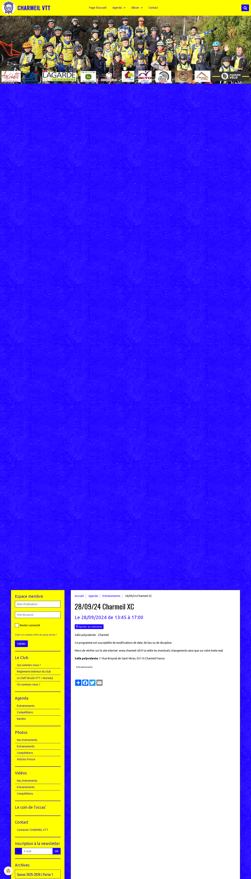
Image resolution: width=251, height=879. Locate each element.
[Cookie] (8, 870)
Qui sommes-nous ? (29, 665)
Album (135, 7)
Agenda (117, 7)
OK (56, 851)
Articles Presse (26, 759)
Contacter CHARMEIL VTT (32, 829)
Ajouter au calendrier (90, 626)
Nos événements (27, 739)
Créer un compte (24, 635)
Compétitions (25, 712)
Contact (153, 7)
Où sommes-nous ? (28, 684)
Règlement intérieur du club (34, 671)
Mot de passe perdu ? (45, 635)
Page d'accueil (97, 7)
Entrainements (111, 595)
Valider (21, 643)
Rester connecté (30, 625)
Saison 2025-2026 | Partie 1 (35, 874)
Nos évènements (27, 780)
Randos (21, 718)
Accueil (79, 595)
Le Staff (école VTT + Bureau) (35, 678)
